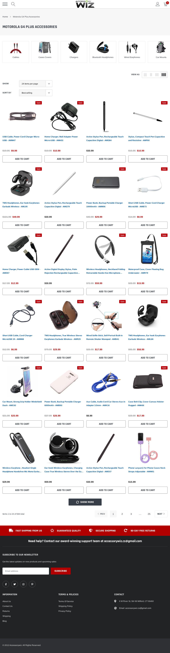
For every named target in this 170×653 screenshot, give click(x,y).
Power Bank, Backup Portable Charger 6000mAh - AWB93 (62, 404)
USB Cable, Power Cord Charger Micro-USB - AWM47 (21, 139)
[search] (13, 4)
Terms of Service (66, 601)
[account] (158, 4)
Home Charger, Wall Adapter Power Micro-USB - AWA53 (61, 139)
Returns (6, 611)
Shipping (6, 616)
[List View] (145, 75)
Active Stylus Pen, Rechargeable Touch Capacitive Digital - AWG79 (63, 205)
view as (135, 74)
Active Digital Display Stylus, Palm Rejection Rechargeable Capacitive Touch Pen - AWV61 (61, 271)
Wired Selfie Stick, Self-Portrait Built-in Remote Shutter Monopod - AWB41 (104, 337)
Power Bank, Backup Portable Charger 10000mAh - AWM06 (104, 205)
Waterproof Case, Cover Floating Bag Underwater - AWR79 (146, 271)
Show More (87, 502)
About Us (6, 601)
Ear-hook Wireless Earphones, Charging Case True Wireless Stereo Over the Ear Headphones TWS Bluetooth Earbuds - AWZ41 (63, 470)
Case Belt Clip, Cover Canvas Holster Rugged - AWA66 (146, 404)
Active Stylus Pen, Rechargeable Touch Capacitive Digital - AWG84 (105, 139)
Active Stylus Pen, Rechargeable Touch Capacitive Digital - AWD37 (105, 470)
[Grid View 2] (151, 75)
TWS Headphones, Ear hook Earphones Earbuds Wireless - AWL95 (21, 205)
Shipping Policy (65, 606)
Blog (4, 621)
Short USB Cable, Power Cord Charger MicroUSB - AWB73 (146, 205)
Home (5, 17)
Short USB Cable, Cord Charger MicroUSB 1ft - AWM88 (17, 337)
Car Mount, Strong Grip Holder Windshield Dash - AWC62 (22, 404)
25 (149, 514)
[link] (22, 116)
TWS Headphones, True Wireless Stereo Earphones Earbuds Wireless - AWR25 (63, 337)
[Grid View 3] (157, 75)
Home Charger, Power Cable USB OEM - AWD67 (21, 271)
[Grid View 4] (163, 75)
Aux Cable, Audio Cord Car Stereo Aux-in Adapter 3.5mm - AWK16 (105, 404)
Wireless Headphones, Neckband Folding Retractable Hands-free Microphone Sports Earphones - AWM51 (105, 271)
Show (5, 83)
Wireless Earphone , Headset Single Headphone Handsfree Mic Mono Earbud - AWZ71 (22, 470)
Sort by (6, 93)
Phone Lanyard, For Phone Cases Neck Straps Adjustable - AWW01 (146, 470)
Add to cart (22, 159)
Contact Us (7, 606)
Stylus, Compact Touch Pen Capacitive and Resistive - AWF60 (146, 139)
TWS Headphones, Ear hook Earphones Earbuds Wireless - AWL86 (146, 337)
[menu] (4, 4)
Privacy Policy (64, 611)
